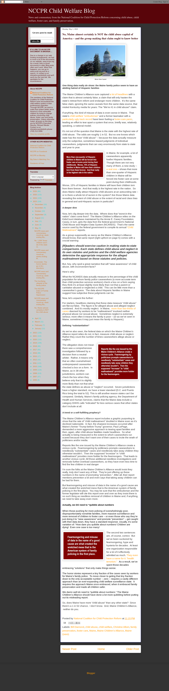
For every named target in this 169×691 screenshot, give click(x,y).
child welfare (105, 627)
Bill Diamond (77, 627)
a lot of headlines (119, 94)
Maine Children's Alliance (110, 630)
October (38, 211)
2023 (35, 201)
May (37, 228)
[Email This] (69, 623)
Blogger (91, 673)
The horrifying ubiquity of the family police (40, 283)
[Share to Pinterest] (79, 623)
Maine (92, 630)
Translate (48, 180)
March (37, 322)
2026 (35, 191)
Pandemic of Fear (37, 163)
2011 (35, 363)
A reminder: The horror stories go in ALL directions (40, 265)
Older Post (132, 649)
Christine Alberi (121, 627)
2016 (35, 353)
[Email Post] (64, 622)
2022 (35, 333)
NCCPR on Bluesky (37, 155)
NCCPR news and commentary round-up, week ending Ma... (41, 234)
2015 (35, 356)
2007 (35, 377)
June (37, 225)
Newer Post (69, 649)
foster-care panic (123, 119)
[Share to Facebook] (76, 623)
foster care (82, 630)
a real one (111, 169)
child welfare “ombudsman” (84, 116)
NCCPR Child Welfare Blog (61, 10)
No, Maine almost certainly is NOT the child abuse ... (41, 311)
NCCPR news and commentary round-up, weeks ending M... (41, 254)
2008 (35, 373)
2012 (35, 360)
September (39, 215)
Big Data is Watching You (40, 159)
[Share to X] (74, 623)
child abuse (91, 627)
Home (101, 649)
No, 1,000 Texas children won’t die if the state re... (40, 244)
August (38, 218)
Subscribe (35, 41)
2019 (35, 343)
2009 (35, 370)
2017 (35, 350)
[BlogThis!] (72, 623)
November (39, 208)
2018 (35, 346)
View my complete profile (40, 134)
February (39, 325)
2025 (35, 195)
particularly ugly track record (77, 119)
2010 (35, 366)
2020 (35, 339)
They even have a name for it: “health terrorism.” (122, 558)
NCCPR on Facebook (38, 151)
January (38, 328)
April (37, 318)
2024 (35, 198)
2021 (35, 336)
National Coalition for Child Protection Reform (43, 94)
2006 (35, 380)
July (36, 221)
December (39, 204)
